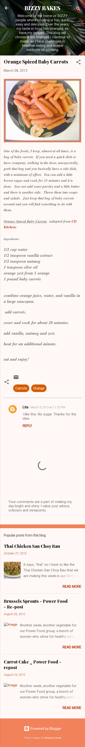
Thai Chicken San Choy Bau (32, 546)
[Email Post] (16, 379)
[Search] (78, 9)
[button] (78, 63)
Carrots (21, 388)
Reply (27, 426)
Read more (72, 586)
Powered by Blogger (45, 728)
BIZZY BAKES (42, 8)
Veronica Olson (52, 737)
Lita (25, 407)
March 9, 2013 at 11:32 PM (47, 407)
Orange (38, 388)
